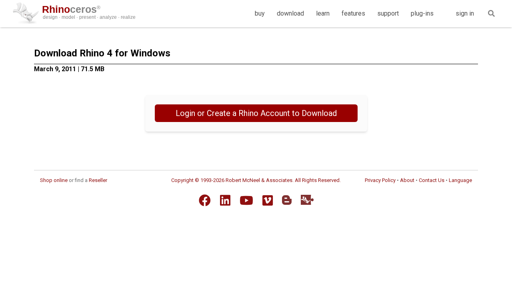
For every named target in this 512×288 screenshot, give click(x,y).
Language (460, 180)
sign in (465, 13)
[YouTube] (246, 200)
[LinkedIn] (225, 200)
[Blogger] (287, 200)
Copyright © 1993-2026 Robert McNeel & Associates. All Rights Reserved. (256, 180)
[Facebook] (205, 200)
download (290, 13)
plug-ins (422, 13)
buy (260, 13)
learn (323, 13)
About (407, 180)
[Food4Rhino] (307, 200)
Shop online (54, 180)
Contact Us (431, 180)
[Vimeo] (267, 200)
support (388, 13)
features (353, 13)
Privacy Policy (380, 180)
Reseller (98, 180)
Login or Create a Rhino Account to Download (256, 113)
